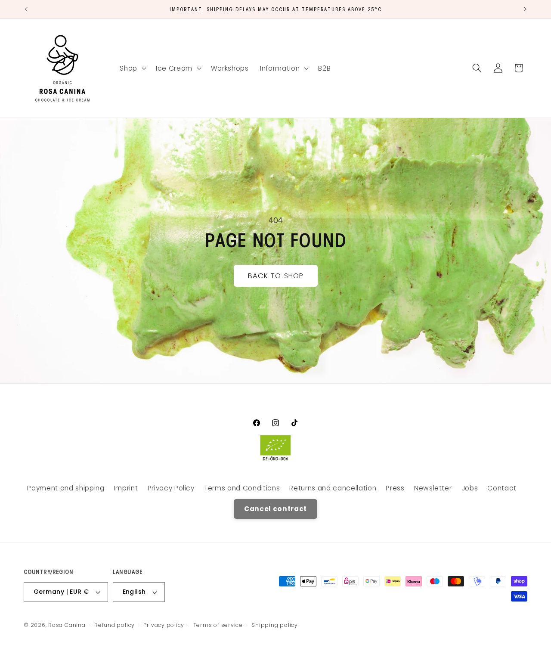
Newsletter (433, 488)
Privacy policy (163, 625)
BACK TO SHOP (275, 276)
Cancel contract (275, 508)
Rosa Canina (66, 625)
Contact (502, 488)
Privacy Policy (171, 488)
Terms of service (218, 625)
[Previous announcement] (26, 9)
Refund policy (114, 625)
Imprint (126, 488)
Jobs (469, 488)
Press (395, 488)
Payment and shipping (65, 488)
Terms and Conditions (242, 488)
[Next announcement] (525, 9)
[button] (132, 68)
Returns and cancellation (332, 488)
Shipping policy (274, 625)
